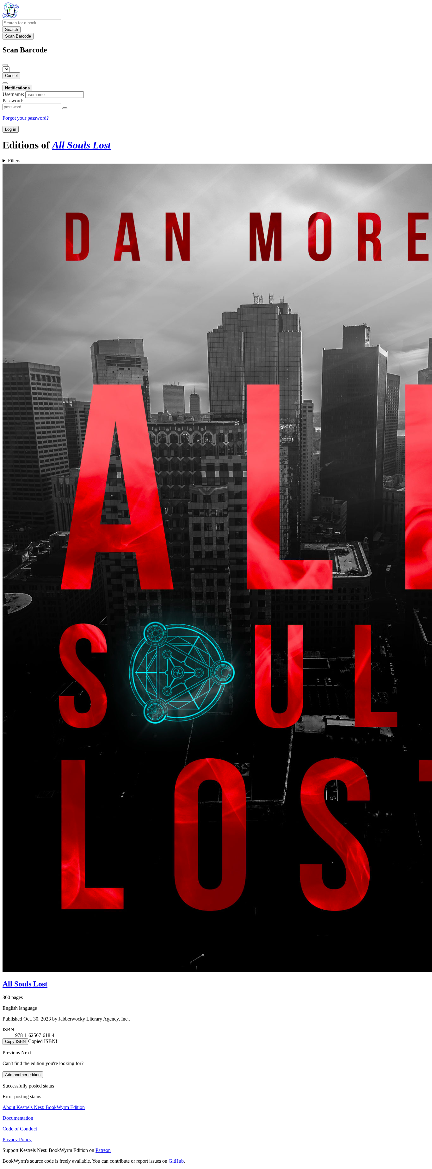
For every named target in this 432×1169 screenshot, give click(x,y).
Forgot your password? (26, 118)
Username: (13, 94)
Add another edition (22, 1074)
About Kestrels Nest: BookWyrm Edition (44, 1107)
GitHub (176, 1161)
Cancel (11, 75)
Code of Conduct (20, 1128)
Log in (10, 129)
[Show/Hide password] (64, 108)
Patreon (103, 1150)
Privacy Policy (17, 1139)
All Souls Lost (25, 984)
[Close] (5, 65)
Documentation (18, 1118)
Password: (13, 100)
